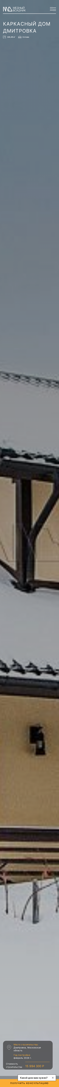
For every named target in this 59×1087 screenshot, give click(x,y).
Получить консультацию (29, 1083)
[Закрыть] (53, 1078)
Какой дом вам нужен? (34, 1077)
